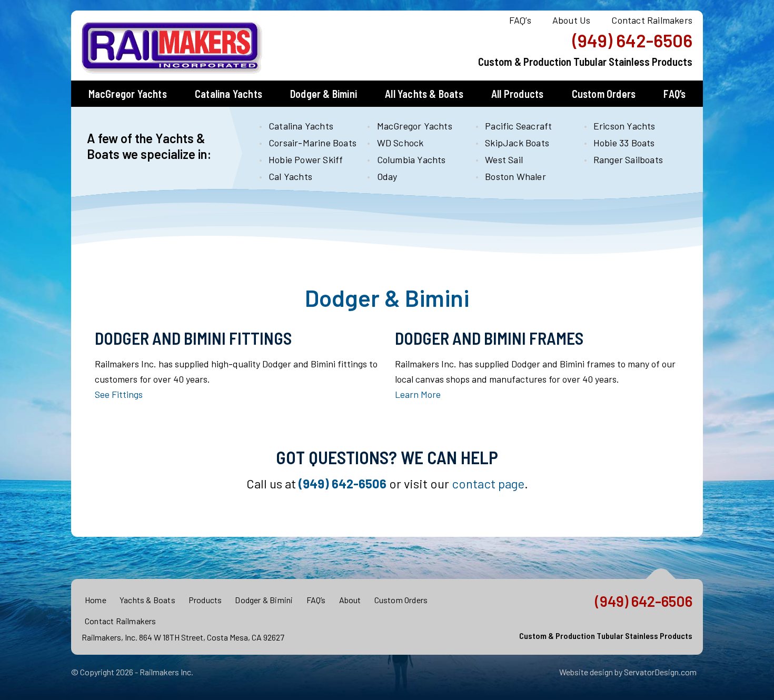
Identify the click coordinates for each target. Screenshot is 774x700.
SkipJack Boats (517, 142)
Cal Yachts (290, 176)
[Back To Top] (661, 579)
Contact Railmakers (651, 20)
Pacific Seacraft (518, 126)
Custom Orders (604, 93)
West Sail (504, 159)
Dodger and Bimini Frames (489, 338)
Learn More (418, 394)
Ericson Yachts (624, 126)
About (350, 600)
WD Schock (400, 142)
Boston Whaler (515, 176)
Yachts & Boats (147, 600)
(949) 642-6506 (632, 40)
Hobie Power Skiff (306, 159)
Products (205, 600)
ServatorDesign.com (660, 672)
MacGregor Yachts (127, 93)
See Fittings (119, 394)
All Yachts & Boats (424, 93)
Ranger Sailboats (628, 159)
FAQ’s (520, 20)
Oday (387, 176)
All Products (517, 93)
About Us (571, 20)
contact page (488, 483)
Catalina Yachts (228, 93)
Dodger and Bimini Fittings (193, 338)
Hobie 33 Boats (624, 142)
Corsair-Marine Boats (309, 142)
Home (95, 600)
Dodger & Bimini (323, 93)
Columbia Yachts (411, 159)
